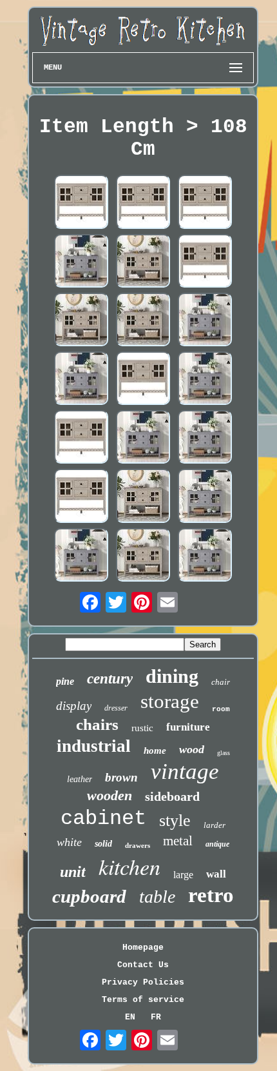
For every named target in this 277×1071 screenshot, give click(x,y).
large (183, 874)
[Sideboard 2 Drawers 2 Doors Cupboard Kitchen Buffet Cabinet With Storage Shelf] (81, 202)
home (155, 750)
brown (121, 777)
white (69, 842)
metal (178, 841)
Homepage (143, 947)
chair (220, 682)
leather (79, 779)
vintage (185, 771)
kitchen (129, 866)
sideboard (172, 796)
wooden (109, 795)
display (73, 705)
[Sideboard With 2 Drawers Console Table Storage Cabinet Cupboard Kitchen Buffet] (81, 379)
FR (156, 1017)
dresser (116, 707)
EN (130, 1017)
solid (103, 844)
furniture (188, 727)
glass (223, 752)
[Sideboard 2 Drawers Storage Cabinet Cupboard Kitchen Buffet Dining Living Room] (143, 262)
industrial (94, 746)
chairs (97, 724)
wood (191, 749)
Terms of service (143, 1000)
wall (216, 874)
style (175, 820)
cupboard (89, 896)
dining (172, 676)
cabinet (103, 818)
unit (73, 871)
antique (217, 844)
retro (211, 895)
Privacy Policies (143, 982)
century (110, 679)
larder (214, 825)
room (221, 709)
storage (169, 701)
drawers (137, 845)
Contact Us (143, 965)
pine (65, 681)
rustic (142, 728)
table (157, 897)
